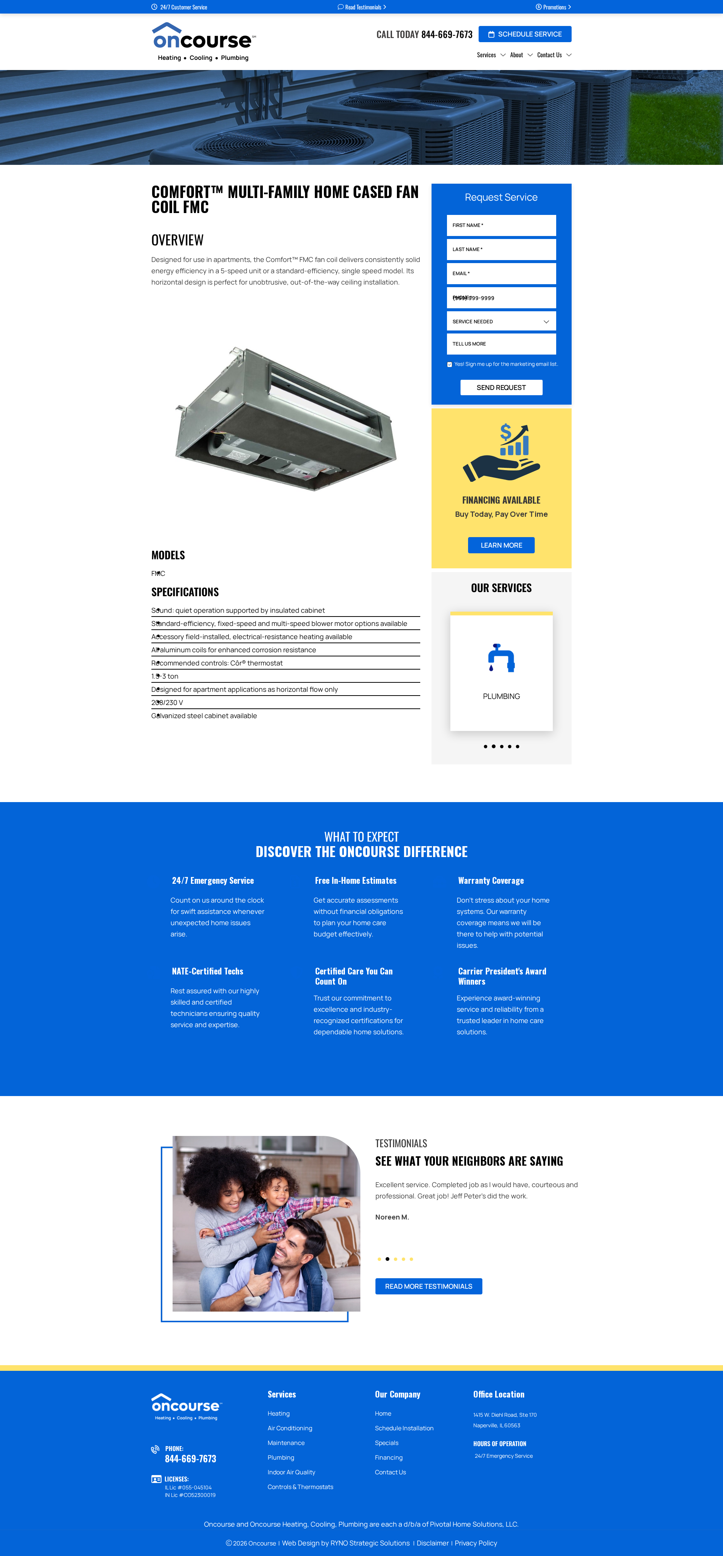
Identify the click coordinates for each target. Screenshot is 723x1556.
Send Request (501, 387)
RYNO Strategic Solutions (370, 1542)
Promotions (554, 7)
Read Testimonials (363, 7)
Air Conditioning (290, 1428)
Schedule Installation (404, 1428)
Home (383, 1413)
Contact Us (390, 1472)
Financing (389, 1457)
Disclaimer (433, 1542)
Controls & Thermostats (300, 1487)
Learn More (501, 545)
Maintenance (286, 1443)
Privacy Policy (476, 1542)
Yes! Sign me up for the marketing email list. (506, 363)
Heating (279, 1413)
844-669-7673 (447, 34)
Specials (386, 1443)
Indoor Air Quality (291, 1472)
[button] (485, 746)
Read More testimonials (429, 1286)
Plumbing (281, 1457)
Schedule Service (530, 33)
